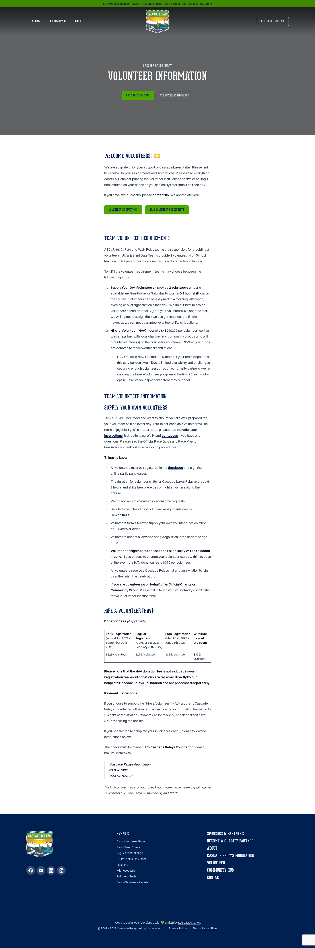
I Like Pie (122, 864)
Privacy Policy (178, 928)
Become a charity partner (230, 841)
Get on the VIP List (272, 21)
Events (35, 21)
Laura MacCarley (189, 922)
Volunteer (216, 863)
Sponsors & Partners (225, 834)
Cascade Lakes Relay (131, 841)
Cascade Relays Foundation (230, 856)
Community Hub (220, 870)
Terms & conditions (205, 928)
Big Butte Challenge (130, 853)
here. (126, 515)
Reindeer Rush (126, 876)
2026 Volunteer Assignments (167, 209)
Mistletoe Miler (127, 870)
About (79, 21)
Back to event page (138, 95)
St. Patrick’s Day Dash (132, 859)
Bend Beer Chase (128, 847)
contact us (161, 195)
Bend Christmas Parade (133, 882)
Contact (214, 878)
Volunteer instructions (123, 209)
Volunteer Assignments (174, 95)
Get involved (57, 21)
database (175, 468)
